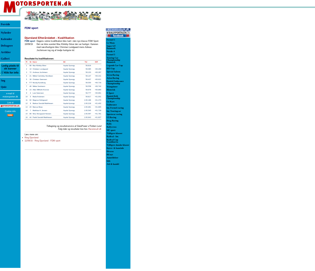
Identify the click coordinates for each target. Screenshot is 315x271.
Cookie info (10, 111)
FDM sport (31, 28)
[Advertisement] (148, 60)
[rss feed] (10, 115)
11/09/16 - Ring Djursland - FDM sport (42, 140)
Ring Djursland (31, 137)
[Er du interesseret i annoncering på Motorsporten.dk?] (10, 75)
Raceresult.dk (94, 129)
